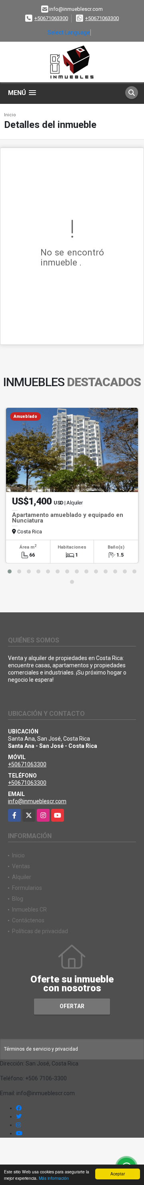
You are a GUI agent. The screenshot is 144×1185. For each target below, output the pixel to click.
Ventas (21, 866)
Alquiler (21, 877)
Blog (17, 898)
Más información (54, 1178)
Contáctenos (28, 920)
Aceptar (117, 1174)
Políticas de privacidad (40, 931)
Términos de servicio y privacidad (41, 1049)
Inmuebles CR (29, 909)
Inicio (10, 114)
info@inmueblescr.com (37, 801)
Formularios (27, 888)
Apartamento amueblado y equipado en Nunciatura (67, 517)
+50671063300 (51, 18)
